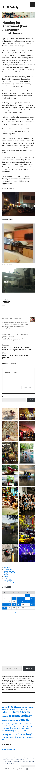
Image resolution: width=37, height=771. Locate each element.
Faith (25, 709)
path (32, 726)
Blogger (17, 707)
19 (9, 605)
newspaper (15, 726)
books (30, 707)
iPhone (10, 723)
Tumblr (5, 737)
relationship (8, 730)
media (6, 576)
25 (4, 608)
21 (18, 605)
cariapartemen (24, 338)
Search (4, 397)
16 (27, 602)
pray (23, 728)
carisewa (5, 340)
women (22, 737)
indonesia (22, 719)
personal (6, 728)
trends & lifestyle (9, 582)
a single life (7, 567)
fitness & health (9, 571)
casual (4, 709)
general (11, 336)
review (6, 578)
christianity (8, 569)
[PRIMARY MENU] (32, 4)
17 (32, 602)
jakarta (16, 723)
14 (18, 602)
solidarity (25, 731)
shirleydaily (24, 334)
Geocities (5, 716)
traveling (24, 734)
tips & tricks (8, 580)
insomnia (4, 723)
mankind (4, 726)
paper (29, 726)
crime (21, 709)
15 (23, 602)
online (20, 726)
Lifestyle (28, 723)
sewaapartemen (14, 340)
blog (10, 706)
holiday (26, 715)
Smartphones (18, 731)
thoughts (6, 734)
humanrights (11, 720)
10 (32, 599)
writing (4, 739)
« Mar (16, 613)
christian (9, 709)
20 (14, 605)
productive (28, 728)
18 (4, 605)
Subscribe (28, 668)
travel (14, 734)
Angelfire (4, 707)
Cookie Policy (10, 763)
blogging (24, 707)
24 (32, 605)
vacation (14, 737)
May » (21, 613)
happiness (14, 715)
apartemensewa (12, 338)
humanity (4, 720)
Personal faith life (16, 728)
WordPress (30, 737)
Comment (27, 387)
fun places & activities (11, 573)
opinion (25, 726)
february (6, 712)
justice (24, 723)
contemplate (15, 709)
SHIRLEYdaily (10, 7)
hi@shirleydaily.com (8, 749)
